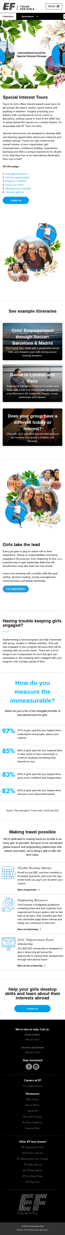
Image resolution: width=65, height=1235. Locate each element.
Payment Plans (32, 1128)
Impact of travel (14, 184)
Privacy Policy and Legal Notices (36, 1229)
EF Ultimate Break (32, 1170)
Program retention (16, 181)
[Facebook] (29, 1067)
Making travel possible (18, 188)
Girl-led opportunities (17, 177)
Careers (20, 1229)
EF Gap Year (32, 1181)
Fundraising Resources (33, 900)
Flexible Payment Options (34, 868)
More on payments (27, 890)
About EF (32, 1110)
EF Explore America (32, 1153)
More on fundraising (28, 929)
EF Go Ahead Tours (32, 1176)
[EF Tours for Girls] (21, 6)
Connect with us (15, 192)
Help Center (32, 1099)
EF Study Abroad (33, 1164)
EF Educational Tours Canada (32, 1158)
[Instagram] (36, 1067)
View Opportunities (32, 1085)
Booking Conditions (32, 1122)
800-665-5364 (32, 1052)
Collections (8, 16)
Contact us (15, 200)
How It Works (33, 1105)
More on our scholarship (30, 965)
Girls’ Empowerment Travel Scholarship (36, 941)
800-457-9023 (32, 1039)
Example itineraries (16, 173)
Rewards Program (32, 1116)
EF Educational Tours (32, 1147)
